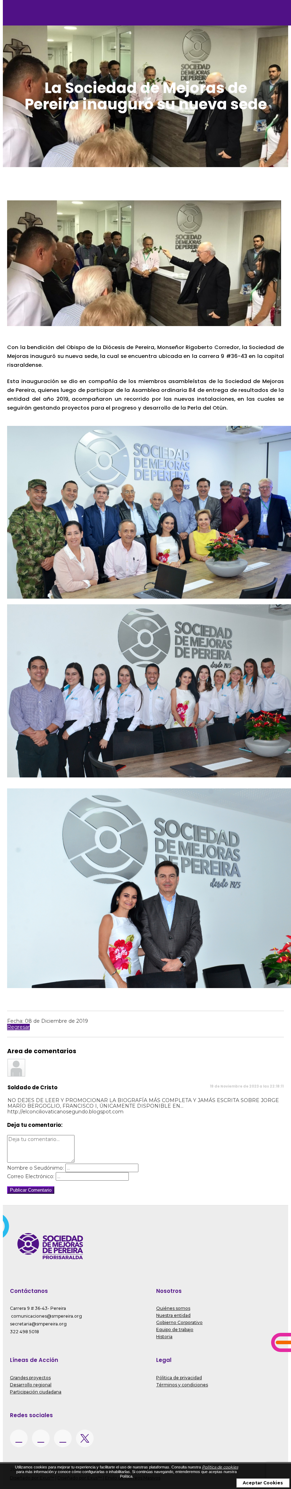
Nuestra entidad (173, 1315)
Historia (164, 1336)
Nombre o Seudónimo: (35, 1168)
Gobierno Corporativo (179, 1322)
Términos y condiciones (182, 1384)
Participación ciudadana (35, 1391)
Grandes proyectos (30, 1377)
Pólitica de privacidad (179, 1377)
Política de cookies (220, 1467)
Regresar (18, 1027)
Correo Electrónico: (30, 1176)
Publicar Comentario (30, 1190)
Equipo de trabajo (174, 1329)
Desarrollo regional (30, 1384)
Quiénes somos (173, 1308)
